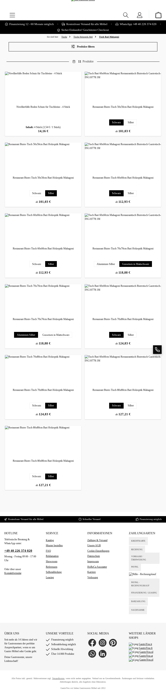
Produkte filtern (85, 46)
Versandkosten (58, 678)
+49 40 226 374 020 (18, 550)
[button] (157, 349)
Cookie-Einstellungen (98, 550)
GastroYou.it (145, 644)
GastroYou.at (146, 655)
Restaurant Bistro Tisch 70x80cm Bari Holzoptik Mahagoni (123, 319)
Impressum (93, 561)
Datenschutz (93, 556)
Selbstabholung (54, 572)
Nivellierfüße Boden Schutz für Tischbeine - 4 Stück (43, 106)
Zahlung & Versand (97, 540)
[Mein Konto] (139, 14)
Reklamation (52, 556)
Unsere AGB (94, 545)
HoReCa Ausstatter (97, 566)
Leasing (50, 577)
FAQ (48, 550)
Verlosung (92, 577)
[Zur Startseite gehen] (83, 6)
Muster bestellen (54, 545)
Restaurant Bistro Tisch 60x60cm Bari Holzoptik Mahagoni (123, 177)
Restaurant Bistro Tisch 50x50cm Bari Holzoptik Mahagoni (123, 106)
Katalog (50, 540)
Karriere (91, 572)
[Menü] (12, 14)
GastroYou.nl (146, 651)
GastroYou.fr (146, 648)
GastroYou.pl (146, 659)
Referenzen (51, 566)
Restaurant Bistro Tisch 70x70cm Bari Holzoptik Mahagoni (123, 248)
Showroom (51, 561)
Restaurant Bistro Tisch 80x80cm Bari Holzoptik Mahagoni (123, 390)
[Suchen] (126, 14)
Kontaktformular (12, 573)
